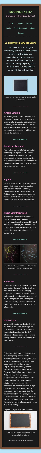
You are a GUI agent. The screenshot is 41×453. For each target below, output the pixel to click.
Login (8, 28)
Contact (20, 33)
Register (29, 23)
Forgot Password (20, 28)
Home (11, 23)
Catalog (20, 23)
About (32, 28)
